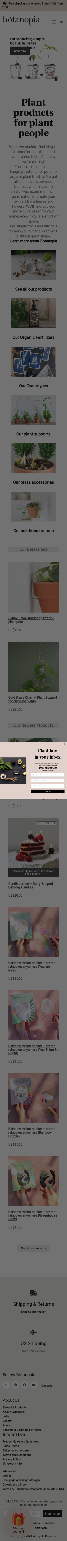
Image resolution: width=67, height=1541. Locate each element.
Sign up (47, 791)
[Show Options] (63, 786)
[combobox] (47, 786)
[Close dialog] (65, 744)
